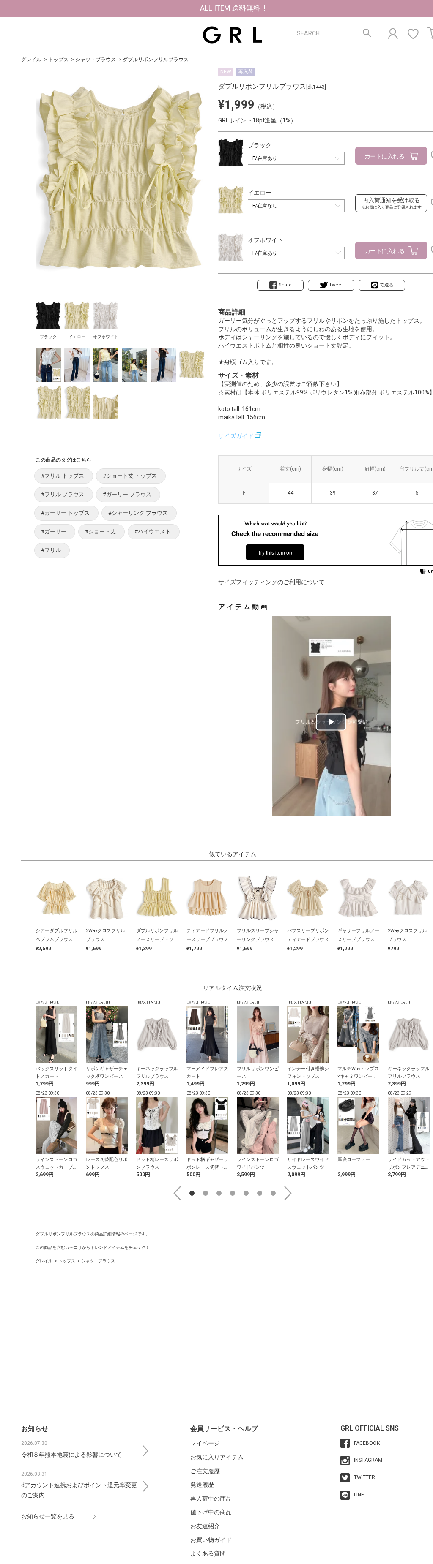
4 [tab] (232, 1193)
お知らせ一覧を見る (47, 1516)
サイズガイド (236, 435)
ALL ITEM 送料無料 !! (233, 8)
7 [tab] (273, 1193)
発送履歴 (202, 1484)
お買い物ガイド (211, 1540)
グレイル (31, 60)
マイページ (205, 1443)
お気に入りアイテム (217, 1457)
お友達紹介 (205, 1526)
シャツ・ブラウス (95, 60)
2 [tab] (205, 1193)
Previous (177, 1193)
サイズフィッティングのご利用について (271, 582)
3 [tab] (219, 1193)
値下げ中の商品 (211, 1512)
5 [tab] (246, 1193)
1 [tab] (192, 1193)
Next (288, 1193)
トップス (58, 60)
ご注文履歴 (205, 1471)
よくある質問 (208, 1553)
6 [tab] (259, 1193)
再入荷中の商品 (211, 1498)
